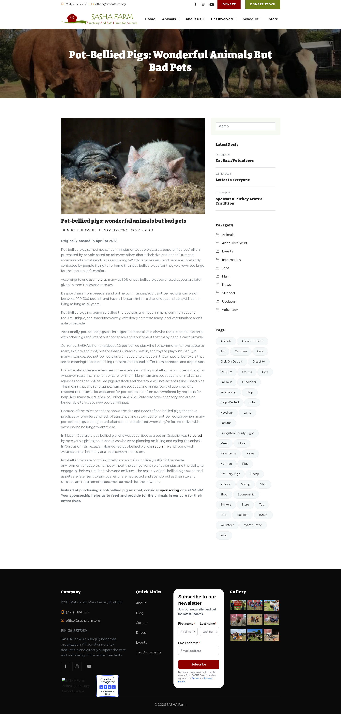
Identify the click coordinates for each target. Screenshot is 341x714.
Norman (226, 463)
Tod (261, 504)
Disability (259, 361)
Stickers (225, 504)
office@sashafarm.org (83, 620)
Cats (260, 351)
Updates (228, 301)
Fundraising (228, 392)
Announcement (234, 243)
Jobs (225, 268)
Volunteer (230, 310)
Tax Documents (148, 652)
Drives (141, 633)
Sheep (245, 484)
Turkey (263, 515)
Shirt (263, 484)
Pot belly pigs (230, 474)
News (226, 285)
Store (273, 19)
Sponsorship (246, 494)
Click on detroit (231, 361)
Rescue (225, 484)
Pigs (245, 463)
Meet (224, 443)
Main (226, 276)
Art (222, 351)
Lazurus (225, 423)
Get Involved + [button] (223, 19)
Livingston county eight (237, 433)
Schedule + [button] (252, 19)
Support (228, 293)
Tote (223, 515)
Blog (139, 613)
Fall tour (226, 382)
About (141, 603)
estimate (96, 279)
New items (228, 453)
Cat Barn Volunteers (235, 160)
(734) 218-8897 (78, 612)
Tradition (242, 515)
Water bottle (253, 525)
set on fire (161, 446)
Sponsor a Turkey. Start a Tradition (239, 201)
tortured (195, 435)
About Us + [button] (195, 19)
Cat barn (241, 351)
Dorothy (226, 372)
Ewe (265, 372)
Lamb (247, 412)
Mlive (241, 443)
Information (231, 260)
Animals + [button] (170, 19)
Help (249, 392)
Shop (224, 494)
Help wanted (229, 402)
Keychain (226, 412)
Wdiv (223, 535)
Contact (142, 623)
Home (150, 19)
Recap (254, 474)
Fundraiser (249, 382)
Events (227, 251)
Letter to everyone (233, 180)
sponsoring (169, 490)
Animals (228, 235)
